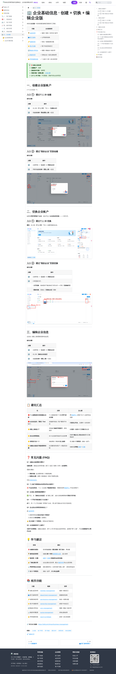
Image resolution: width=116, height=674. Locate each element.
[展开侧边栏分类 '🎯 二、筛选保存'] (23, 19)
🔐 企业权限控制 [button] (8, 38)
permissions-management (48, 599)
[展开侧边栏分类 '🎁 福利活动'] (23, 10)
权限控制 (61, 630)
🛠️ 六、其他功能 (7, 31)
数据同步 (57, 664)
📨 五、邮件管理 (7, 28)
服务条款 (13, 666)
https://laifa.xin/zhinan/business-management (53, 624)
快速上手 (75, 656)
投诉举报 (92, 670)
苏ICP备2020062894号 (63, 670)
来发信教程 (68, 630)
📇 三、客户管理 (7, 22)
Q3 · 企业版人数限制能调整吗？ (105, 41)
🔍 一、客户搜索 (7, 16)
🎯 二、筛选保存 (7, 19)
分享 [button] (57, 2)
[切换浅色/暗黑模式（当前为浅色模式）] (86, 2)
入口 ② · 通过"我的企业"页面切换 (105, 23)
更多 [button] (80, 2)
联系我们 (19, 663)
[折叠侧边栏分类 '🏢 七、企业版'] (23, 34)
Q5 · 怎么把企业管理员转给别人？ (105, 48)
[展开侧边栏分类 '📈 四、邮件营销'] (23, 25)
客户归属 (32, 46)
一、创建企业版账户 (101, 8)
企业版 (34, 630)
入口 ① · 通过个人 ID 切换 (104, 20)
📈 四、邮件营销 (7, 25)
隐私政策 (18, 666)
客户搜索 (40, 656)
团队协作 (54, 630)
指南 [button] (43, 2)
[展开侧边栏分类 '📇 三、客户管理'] (23, 22)
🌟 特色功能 (5, 13)
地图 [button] (64, 2)
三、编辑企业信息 (100, 27)
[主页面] (28, 7)
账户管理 (40, 630)
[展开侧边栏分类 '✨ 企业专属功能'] (23, 40)
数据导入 (74, 415)
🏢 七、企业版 (6, 34)
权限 (79, 447)
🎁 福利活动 (5, 10)
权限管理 (32, 42)
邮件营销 (40, 661)
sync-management (46, 608)
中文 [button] (90, 2)
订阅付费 (47, 73)
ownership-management (48, 604)
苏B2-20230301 (52, 670)
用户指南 (47, 630)
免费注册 (75, 664)
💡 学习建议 (99, 54)
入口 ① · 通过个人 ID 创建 (104, 11)
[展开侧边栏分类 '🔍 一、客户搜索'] (23, 16)
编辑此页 (31, 634)
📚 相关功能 (99, 57)
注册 (74, 2)
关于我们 (13, 663)
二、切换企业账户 (100, 18)
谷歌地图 (75, 661)
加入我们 (25, 663)
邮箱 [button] (50, 2)
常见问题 (75, 658)
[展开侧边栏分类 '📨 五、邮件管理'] (23, 28)
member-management (47, 591)
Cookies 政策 (24, 666)
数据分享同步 (34, 50)
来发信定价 (33, 480)
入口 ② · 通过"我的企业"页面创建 (105, 14)
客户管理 (40, 658)
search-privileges (45, 617)
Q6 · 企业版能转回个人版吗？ (105, 52)
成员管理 (32, 33)
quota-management (46, 612)
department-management (48, 595)
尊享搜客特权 (34, 59)
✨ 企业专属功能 (8, 41)
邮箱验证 (40, 664)
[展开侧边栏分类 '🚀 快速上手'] (23, 7)
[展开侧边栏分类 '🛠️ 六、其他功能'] (23, 31)
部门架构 (32, 37)
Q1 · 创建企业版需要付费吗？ (105, 34)
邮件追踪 (40, 666)
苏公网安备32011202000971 (80, 670)
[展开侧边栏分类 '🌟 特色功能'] (23, 13)
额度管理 (32, 55)
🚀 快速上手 (5, 7)
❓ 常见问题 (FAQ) (100, 32)
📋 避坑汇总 (99, 29)
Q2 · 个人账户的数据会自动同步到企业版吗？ (105, 37)
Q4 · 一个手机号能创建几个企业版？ (105, 44)
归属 (83, 447)
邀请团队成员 (57, 554)
